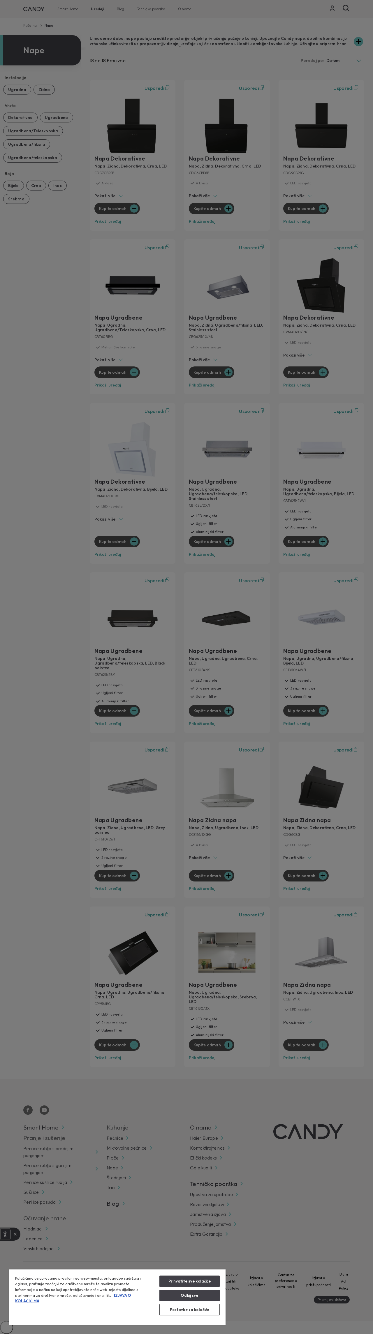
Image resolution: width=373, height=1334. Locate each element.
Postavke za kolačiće (190, 1309)
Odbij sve (189, 1295)
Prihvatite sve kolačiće (189, 1281)
